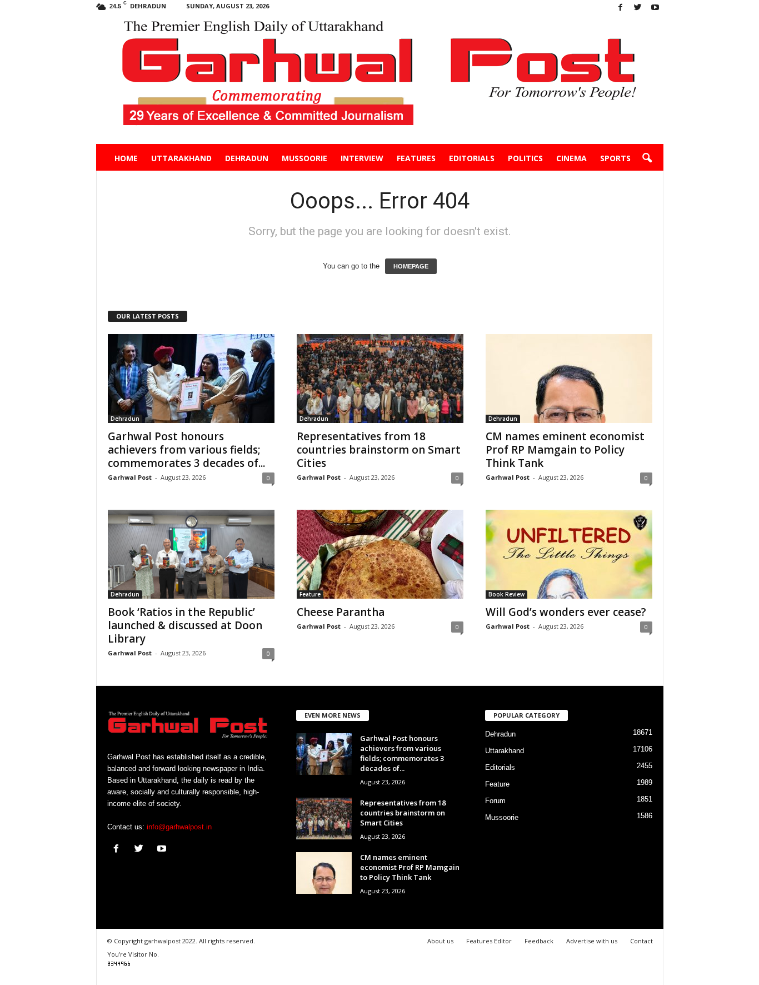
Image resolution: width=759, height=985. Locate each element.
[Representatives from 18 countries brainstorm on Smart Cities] (380, 378)
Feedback (539, 941)
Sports (615, 158)
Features (416, 158)
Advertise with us (591, 941)
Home (126, 158)
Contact (641, 941)
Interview (362, 158)
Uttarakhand (181, 158)
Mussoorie (304, 158)
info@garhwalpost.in (179, 827)
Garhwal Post (130, 477)
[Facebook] (620, 8)
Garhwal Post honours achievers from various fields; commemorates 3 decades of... (186, 449)
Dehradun (246, 158)
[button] (647, 158)
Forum (495, 801)
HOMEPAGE (410, 266)
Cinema (571, 158)
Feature (310, 594)
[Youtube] (655, 8)
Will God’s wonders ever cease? (566, 612)
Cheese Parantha (341, 612)
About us (440, 941)
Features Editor (489, 941)
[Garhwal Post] (379, 80)
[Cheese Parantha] (380, 554)
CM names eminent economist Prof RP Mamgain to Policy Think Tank (565, 449)
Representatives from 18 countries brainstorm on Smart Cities (379, 449)
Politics (525, 158)
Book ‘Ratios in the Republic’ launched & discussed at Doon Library (185, 625)
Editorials (472, 158)
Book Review (506, 594)
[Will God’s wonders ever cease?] (569, 554)
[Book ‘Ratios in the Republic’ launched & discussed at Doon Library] (191, 554)
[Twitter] (638, 8)
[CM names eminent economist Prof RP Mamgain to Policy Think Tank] (569, 378)
